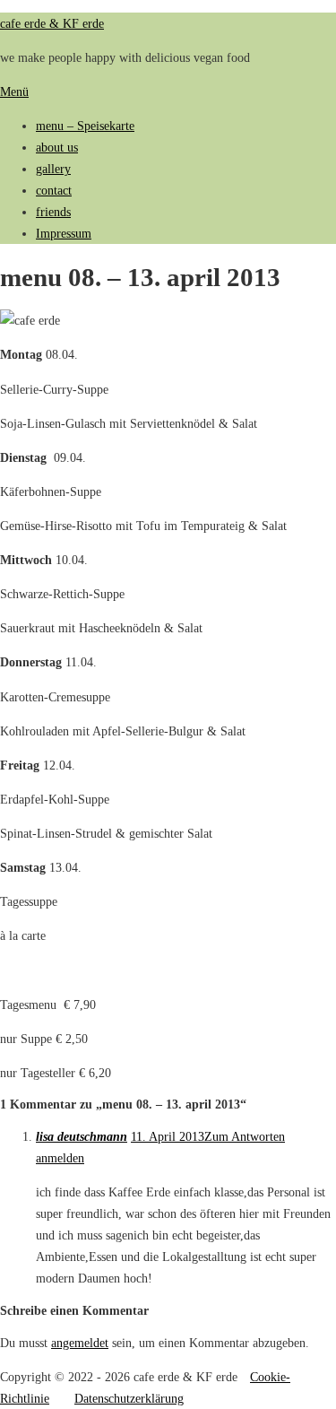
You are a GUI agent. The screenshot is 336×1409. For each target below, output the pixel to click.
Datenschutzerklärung (129, 1398)
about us (57, 147)
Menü (14, 91)
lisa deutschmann (81, 1136)
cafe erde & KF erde (52, 23)
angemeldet (79, 1342)
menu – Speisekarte (85, 125)
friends (53, 211)
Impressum (63, 233)
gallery (53, 168)
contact (54, 190)
